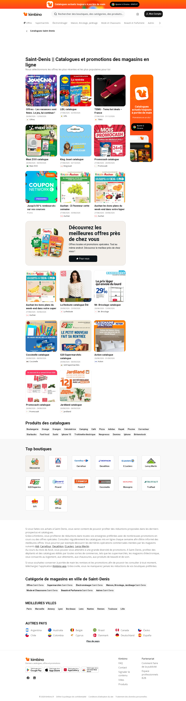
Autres (151, 23)
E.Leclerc (69, 546)
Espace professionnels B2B (150, 674)
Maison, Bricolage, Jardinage (84, 23)
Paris (29, 609)
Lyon (60, 609)
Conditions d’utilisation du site (100, 696)
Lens (81, 609)
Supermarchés (42, 23)
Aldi (37, 546)
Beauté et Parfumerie (134, 23)
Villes (121, 680)
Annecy (51, 609)
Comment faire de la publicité (150, 665)
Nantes (90, 609)
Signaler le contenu (124, 673)
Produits (123, 684)
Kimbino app (59, 566)
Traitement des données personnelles (131, 696)
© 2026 (46, 696)
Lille (123, 609)
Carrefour (45, 546)
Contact (122, 667)
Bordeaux (70, 609)
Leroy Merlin (82, 546)
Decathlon (58, 546)
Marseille (39, 609)
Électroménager (59, 23)
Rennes (100, 609)
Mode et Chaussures (111, 23)
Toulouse (112, 609)
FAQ (120, 663)
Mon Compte (155, 14)
